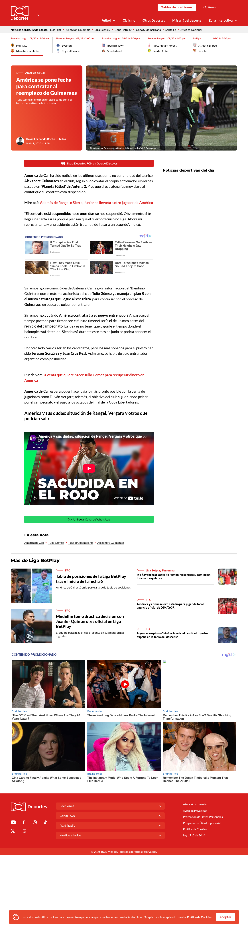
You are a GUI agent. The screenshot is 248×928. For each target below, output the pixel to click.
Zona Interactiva (221, 20)
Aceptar (225, 917)
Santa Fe (170, 29)
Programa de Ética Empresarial (202, 823)
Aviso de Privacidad (195, 810)
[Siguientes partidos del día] (234, 45)
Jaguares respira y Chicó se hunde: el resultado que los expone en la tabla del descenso (172, 634)
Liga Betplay (102, 29)
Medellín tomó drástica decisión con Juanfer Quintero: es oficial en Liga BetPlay (90, 621)
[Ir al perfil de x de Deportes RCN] (13, 831)
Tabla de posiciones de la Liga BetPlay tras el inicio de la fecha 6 (91, 579)
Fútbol (106, 20)
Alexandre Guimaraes (110, 542)
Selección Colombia (78, 29)
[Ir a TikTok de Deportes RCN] (45, 823)
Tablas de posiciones (176, 7)
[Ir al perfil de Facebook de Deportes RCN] (24, 823)
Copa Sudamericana (148, 29)
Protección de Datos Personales (203, 816)
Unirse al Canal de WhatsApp (91, 519)
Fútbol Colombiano (80, 542)
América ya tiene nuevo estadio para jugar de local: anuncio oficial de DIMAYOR (170, 605)
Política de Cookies (199, 917)
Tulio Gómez (56, 542)
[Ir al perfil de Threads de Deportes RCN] (24, 831)
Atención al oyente (194, 804)
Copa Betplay (123, 29)
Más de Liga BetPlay (35, 560)
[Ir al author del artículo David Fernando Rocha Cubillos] (20, 141)
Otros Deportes (154, 20)
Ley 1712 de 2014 (194, 835)
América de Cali (34, 542)
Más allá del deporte (186, 20)
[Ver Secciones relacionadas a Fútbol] (114, 20)
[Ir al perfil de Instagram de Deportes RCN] (35, 823)
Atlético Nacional (191, 29)
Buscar (212, 7)
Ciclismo (129, 20)
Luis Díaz (55, 29)
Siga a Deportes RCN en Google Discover (91, 163)
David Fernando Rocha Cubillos (46, 139)
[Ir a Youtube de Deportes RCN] (13, 823)
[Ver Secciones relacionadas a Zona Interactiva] (235, 20)
